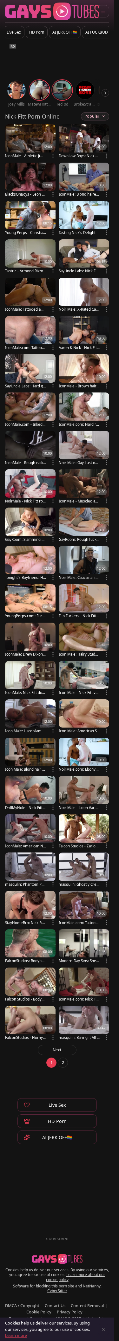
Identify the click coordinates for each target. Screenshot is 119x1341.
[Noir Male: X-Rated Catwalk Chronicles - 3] (84, 295)
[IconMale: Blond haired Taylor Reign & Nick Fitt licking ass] (84, 180)
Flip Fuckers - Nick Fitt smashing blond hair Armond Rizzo (79, 616)
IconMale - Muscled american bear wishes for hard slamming (79, 501)
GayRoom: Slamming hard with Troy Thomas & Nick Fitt (25, 539)
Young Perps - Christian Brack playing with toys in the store (25, 232)
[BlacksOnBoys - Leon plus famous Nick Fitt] (30, 180)
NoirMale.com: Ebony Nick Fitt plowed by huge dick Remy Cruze (79, 769)
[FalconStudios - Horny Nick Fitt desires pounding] (30, 1023)
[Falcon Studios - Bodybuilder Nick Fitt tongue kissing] (30, 985)
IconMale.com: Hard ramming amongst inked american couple (78, 424)
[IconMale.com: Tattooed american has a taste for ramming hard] (30, 333)
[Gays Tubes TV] (57, 1259)
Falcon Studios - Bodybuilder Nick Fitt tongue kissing (25, 999)
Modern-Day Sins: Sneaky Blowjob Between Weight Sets (78, 961)
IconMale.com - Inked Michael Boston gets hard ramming (25, 424)
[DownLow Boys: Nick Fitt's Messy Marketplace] (84, 141)
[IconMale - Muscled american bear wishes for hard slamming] (84, 486)
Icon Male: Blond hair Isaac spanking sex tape (25, 769)
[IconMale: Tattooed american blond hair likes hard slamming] (30, 295)
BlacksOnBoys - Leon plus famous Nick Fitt (25, 194)
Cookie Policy (38, 1312)
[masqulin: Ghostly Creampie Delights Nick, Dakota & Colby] (84, 870)
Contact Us (55, 1305)
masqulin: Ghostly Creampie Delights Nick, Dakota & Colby (79, 884)
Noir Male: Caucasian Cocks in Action (78, 577)
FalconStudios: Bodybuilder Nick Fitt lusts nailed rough (25, 961)
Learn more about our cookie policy (75, 1277)
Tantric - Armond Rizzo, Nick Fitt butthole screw (25, 271)
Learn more (16, 1335)
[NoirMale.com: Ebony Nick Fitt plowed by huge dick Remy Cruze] (84, 755)
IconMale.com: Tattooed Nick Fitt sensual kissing (79, 923)
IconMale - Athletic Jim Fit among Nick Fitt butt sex (25, 156)
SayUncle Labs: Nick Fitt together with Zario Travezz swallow (79, 271)
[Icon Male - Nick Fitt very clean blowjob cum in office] (84, 678)
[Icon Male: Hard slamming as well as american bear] (30, 717)
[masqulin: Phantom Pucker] (30, 870)
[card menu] (53, 156)
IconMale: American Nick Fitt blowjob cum (25, 846)
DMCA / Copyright (22, 1305)
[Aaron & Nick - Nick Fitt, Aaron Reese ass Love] (84, 333)
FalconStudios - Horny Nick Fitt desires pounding (25, 1037)
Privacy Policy (70, 1312)
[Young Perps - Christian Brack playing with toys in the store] (30, 218)
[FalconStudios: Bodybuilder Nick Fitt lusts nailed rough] (30, 946)
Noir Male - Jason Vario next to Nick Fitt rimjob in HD (78, 808)
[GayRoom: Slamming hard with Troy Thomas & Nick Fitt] (30, 525)
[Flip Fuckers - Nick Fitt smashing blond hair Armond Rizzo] (84, 601)
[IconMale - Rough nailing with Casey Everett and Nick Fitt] (30, 448)
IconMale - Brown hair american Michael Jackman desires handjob (79, 386)
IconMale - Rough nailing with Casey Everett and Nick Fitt (25, 463)
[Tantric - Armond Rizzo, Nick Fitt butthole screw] (30, 257)
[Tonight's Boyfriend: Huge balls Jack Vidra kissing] (30, 563)
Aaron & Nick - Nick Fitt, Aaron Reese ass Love (79, 348)
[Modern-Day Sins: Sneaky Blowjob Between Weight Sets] (84, 946)
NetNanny (92, 1286)
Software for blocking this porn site (44, 1286)
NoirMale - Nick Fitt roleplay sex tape (25, 501)
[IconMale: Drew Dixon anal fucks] (30, 640)
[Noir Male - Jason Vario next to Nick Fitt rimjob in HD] (84, 793)
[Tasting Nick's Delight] (84, 218)
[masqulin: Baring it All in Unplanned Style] (84, 1023)
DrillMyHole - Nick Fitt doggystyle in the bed (25, 808)
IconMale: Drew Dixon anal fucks (25, 654)
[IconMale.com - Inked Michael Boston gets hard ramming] (30, 410)
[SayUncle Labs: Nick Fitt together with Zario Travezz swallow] (84, 257)
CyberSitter (57, 1290)
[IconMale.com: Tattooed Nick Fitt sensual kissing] (84, 908)
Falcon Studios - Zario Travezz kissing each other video (79, 846)
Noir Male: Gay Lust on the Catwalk (79, 463)
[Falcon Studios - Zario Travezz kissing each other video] (84, 831)
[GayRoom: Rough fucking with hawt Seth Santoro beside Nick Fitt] (84, 525)
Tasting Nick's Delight (77, 232)
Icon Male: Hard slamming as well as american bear (25, 731)
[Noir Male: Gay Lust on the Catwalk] (84, 448)
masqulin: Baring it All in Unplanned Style (78, 1037)
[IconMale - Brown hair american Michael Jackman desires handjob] (84, 371)
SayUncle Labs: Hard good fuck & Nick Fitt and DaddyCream (25, 386)
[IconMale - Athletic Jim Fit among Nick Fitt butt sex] (30, 141)
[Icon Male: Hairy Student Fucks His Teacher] (84, 640)
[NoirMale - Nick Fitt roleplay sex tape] (30, 486)
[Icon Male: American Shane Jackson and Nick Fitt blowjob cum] (84, 717)
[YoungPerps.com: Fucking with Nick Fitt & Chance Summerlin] (30, 601)
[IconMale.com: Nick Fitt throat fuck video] (84, 985)
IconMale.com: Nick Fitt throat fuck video (79, 999)
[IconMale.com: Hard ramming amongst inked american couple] (84, 410)
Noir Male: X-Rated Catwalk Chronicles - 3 (78, 309)
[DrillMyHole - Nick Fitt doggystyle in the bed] (30, 793)
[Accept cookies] (103, 1329)
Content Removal (87, 1305)
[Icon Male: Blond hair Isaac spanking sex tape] (30, 755)
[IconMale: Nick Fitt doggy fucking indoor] (30, 678)
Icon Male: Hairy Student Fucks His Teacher (79, 654)
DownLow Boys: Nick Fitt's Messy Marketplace (79, 156)
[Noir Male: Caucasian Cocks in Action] (84, 563)
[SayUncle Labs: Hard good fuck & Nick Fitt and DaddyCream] (30, 371)
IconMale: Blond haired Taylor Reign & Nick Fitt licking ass (78, 194)
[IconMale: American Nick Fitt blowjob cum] (30, 831)
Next (57, 1050)
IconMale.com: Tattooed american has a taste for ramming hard (25, 348)
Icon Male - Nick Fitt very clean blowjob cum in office (79, 692)
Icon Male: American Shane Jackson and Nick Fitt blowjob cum (79, 731)
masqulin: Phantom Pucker (25, 884)
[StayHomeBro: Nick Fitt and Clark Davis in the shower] (30, 908)
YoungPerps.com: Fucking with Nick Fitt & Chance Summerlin (25, 616)
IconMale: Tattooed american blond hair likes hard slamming (24, 309)
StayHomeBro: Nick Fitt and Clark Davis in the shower (25, 923)
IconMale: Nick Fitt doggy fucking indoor (24, 692)
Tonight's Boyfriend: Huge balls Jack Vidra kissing (25, 577)
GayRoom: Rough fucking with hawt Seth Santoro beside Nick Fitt (79, 539)
